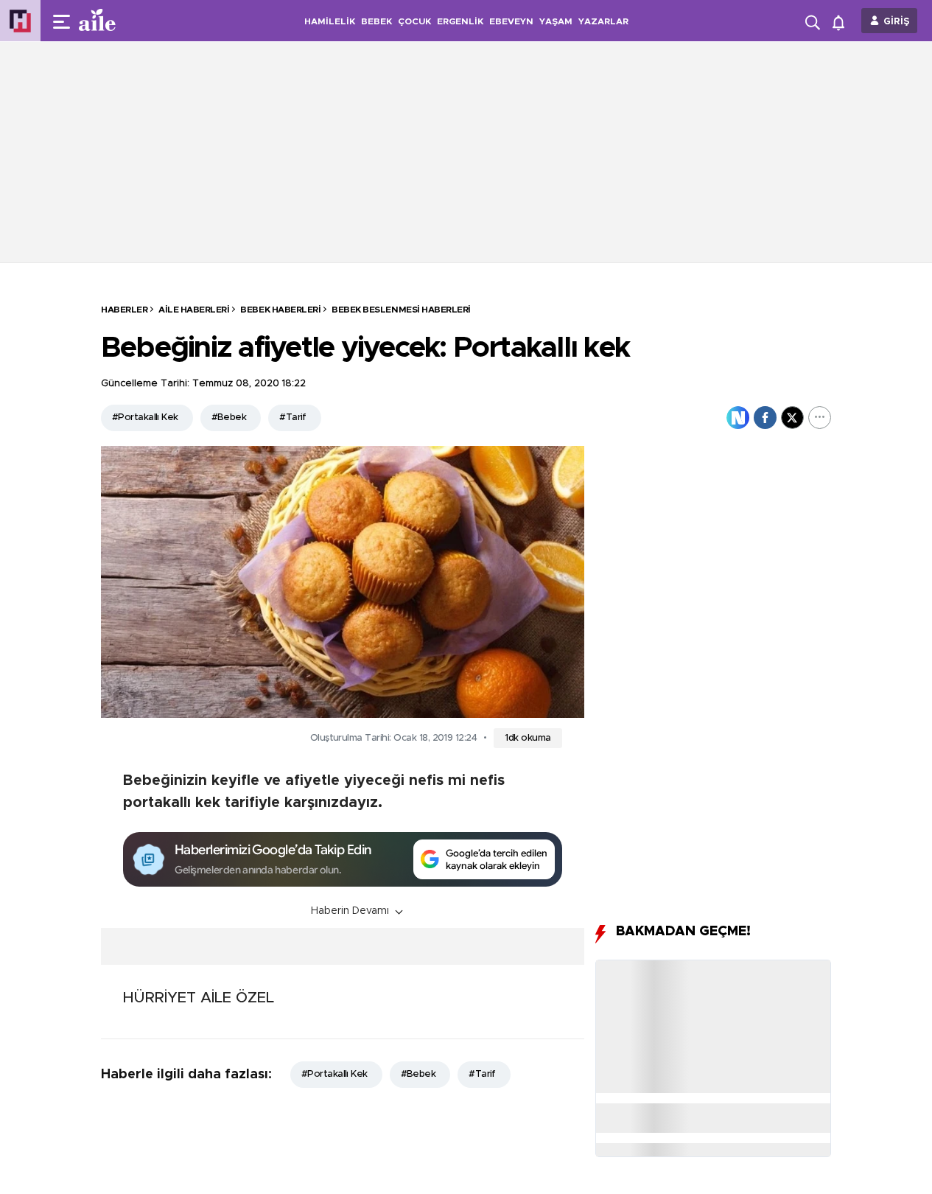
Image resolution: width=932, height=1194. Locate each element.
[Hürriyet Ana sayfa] (20, 21)
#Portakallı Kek (145, 417)
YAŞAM (555, 21)
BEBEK (376, 21)
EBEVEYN (511, 21)
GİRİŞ (896, 22)
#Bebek (229, 417)
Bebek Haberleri (280, 309)
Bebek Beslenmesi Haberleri (401, 309)
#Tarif (292, 417)
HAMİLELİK (329, 21)
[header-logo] (127, 20)
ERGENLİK (460, 21)
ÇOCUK (414, 21)
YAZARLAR (603, 21)
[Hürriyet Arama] (814, 20)
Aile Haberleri (193, 309)
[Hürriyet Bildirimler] (842, 21)
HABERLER (124, 309)
